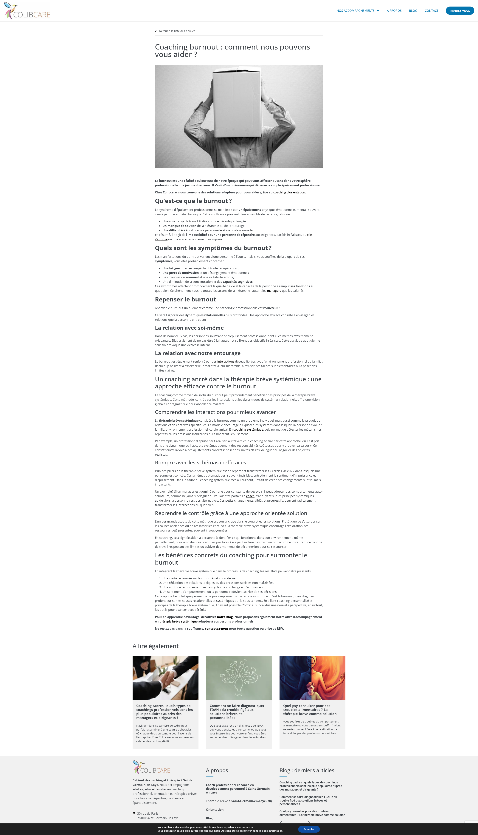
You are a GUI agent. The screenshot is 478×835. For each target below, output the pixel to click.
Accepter (309, 829)
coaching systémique (248, 429)
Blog (413, 11)
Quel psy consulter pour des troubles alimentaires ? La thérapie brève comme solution (310, 709)
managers (274, 291)
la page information (271, 831)
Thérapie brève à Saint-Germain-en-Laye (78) (239, 801)
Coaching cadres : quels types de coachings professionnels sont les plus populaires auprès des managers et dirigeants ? (164, 711)
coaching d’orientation (289, 192)
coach (250, 496)
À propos (394, 11)
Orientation (215, 810)
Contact (431, 11)
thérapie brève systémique (178, 621)
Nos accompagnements (356, 11)
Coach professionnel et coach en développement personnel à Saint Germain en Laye (238, 788)
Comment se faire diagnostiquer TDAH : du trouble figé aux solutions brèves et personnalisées (237, 711)
